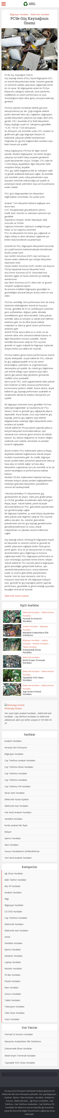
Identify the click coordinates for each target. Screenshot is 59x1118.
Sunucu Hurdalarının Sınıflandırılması (22, 851)
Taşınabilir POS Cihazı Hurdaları (33, 678)
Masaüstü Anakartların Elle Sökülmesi (35, 633)
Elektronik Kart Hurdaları (16, 805)
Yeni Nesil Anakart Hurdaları (18, 857)
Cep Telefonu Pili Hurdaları (17, 786)
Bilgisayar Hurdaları (19, 14)
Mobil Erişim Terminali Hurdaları (34, 661)
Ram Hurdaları (11, 844)
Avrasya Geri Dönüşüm (16, 747)
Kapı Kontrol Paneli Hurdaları (32, 692)
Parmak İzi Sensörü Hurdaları (32, 619)
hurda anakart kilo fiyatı (16, 825)
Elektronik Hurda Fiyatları (17, 595)
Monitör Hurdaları (40, 643)
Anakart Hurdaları (30, 626)
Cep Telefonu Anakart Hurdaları (20, 760)
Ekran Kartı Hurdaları (15, 792)
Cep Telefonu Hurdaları (16, 773)
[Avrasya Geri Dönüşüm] (29, 3)
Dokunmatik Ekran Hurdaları (32, 651)
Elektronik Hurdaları (39, 14)
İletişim (8, 831)
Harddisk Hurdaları (13, 818)
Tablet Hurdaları (30, 647)
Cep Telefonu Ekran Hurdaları (19, 767)
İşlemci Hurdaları (13, 838)
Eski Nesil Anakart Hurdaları (18, 812)
